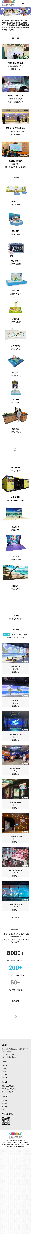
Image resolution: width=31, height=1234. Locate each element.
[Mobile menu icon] (28, 3)
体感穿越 (15, 607)
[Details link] (15, 644)
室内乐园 (9, 628)
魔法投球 (15, 231)
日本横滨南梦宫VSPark (15, 725)
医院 (25, 625)
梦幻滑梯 (15, 291)
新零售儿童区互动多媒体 (15, 128)
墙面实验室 (15, 261)
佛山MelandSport (15, 793)
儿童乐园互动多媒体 (15, 63)
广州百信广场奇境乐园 (15, 827)
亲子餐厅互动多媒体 (15, 96)
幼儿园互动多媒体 (15, 161)
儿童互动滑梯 (15, 294)
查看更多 (15, 663)
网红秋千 (15, 577)
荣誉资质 (4, 1052)
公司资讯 (4, 1055)
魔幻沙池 (15, 372)
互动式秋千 (15, 580)
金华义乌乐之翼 (15, 657)
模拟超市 (15, 429)
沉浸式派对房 (15, 551)
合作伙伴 (4, 1049)
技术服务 (4, 1058)
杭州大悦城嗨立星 (15, 759)
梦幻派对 (15, 547)
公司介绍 (4, 1046)
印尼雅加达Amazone (15, 861)
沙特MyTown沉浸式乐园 (15, 895)
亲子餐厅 (14, 625)
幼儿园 (16, 628)
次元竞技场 (15, 488)
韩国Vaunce (15, 691)
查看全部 (6, 625)
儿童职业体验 (15, 462)
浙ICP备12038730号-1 (12, 1123)
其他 (20, 625)
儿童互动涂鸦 (15, 205)
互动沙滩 (15, 518)
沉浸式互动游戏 (15, 610)
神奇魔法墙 (15, 346)
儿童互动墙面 (15, 234)
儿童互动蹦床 (15, 403)
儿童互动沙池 (15, 376)
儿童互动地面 (15, 322)
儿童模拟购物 (15, 432)
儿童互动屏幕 (15, 264)
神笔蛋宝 (15, 201)
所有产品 (4, 1090)
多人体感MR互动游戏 (15, 491)
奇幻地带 (15, 319)
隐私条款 (24, 1123)
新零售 (22, 628)
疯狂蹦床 (15, 399)
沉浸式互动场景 (15, 521)
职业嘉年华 (15, 459)
